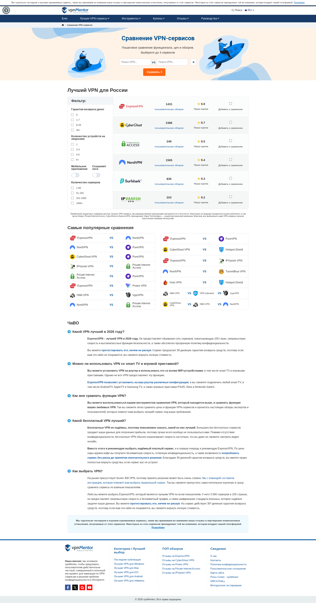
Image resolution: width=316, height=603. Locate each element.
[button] (6, 10)
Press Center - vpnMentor (224, 577)
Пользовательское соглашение (228, 568)
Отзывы (182, 18)
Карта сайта (217, 572)
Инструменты (130, 18)
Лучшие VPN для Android (128, 576)
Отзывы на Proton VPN (175, 564)
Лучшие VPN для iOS (126, 572)
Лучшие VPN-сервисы (93, 18)
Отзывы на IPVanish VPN (176, 572)
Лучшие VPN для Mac (126, 568)
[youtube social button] (89, 587)
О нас (213, 556)
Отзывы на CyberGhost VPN (178, 560)
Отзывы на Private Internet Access (181, 568)
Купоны (157, 18)
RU (249, 10)
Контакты (215, 560)
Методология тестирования (225, 585)
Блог (65, 18)
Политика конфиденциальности (228, 564)
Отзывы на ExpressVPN (175, 556)
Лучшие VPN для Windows (129, 563)
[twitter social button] (75, 587)
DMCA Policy (217, 581)
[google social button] (82, 587)
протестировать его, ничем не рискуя (126, 350)
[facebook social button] (68, 587)
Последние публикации (127, 559)
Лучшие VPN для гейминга (129, 580)
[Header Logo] (75, 10)
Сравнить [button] (153, 72)
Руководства (209, 18)
